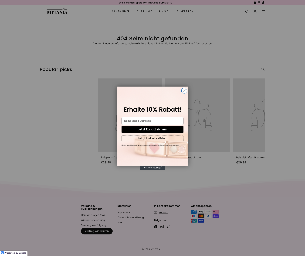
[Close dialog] (184, 90)
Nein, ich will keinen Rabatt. (152, 138)
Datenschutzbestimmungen (169, 145)
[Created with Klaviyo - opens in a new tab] (152, 168)
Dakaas (22, 253)
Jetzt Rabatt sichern (152, 129)
